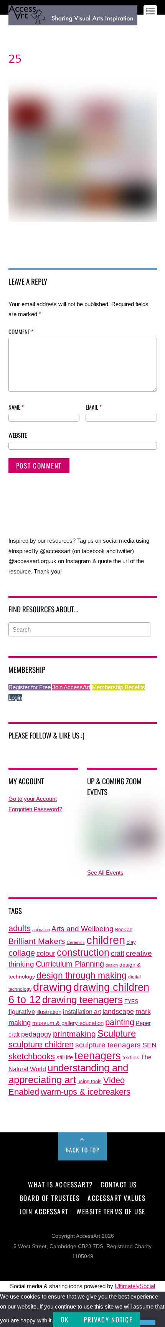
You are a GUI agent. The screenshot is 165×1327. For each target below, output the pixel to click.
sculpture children (41, 1044)
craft (117, 953)
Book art (123, 929)
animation (41, 929)
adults (19, 928)
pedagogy (36, 1034)
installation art (82, 1011)
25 (14, 58)
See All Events (105, 872)
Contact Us (119, 1184)
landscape (118, 1011)
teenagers (97, 1056)
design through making (81, 975)
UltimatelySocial (135, 1286)
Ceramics (76, 942)
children (105, 940)
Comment (20, 331)
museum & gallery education (68, 1023)
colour (45, 953)
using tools (90, 1081)
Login (15, 697)
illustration (48, 1012)
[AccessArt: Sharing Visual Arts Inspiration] (73, 21)
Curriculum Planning (70, 964)
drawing (52, 987)
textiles (130, 1057)
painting (119, 1022)
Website (17, 435)
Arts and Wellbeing (82, 929)
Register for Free (29, 687)
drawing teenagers (82, 999)
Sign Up (36, 31)
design (112, 965)
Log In (15, 31)
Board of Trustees (50, 1198)
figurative (21, 1011)
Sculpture (116, 1033)
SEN (149, 1045)
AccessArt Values (116, 1198)
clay (131, 942)
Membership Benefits (118, 687)
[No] (147, 1322)
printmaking (74, 1033)
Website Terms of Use (110, 1211)
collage (21, 953)
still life (64, 1057)
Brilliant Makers (36, 941)
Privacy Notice (108, 1319)
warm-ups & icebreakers (85, 1092)
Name (16, 407)
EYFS (131, 1001)
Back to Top (83, 1149)
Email (94, 407)
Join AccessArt (71, 687)
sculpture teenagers (108, 1045)
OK (64, 1319)
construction (83, 952)
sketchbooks (31, 1056)
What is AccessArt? (60, 1184)
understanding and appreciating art (68, 1073)
